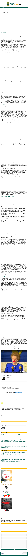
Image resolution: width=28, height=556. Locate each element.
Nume (3, 533)
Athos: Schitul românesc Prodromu (6, 387)
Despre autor (3, 375)
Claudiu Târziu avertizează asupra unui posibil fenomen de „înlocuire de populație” (12, 462)
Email (3, 536)
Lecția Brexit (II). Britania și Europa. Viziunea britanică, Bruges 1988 (11, 388)
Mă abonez (3, 428)
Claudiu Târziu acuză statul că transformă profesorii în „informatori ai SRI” (11, 461)
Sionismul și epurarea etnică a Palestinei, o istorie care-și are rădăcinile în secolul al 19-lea (13, 443)
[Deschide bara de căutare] (27, 7)
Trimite (14, 549)
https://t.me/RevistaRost (19, 392)
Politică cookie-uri (15, 554)
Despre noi (2, 525)
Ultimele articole (9, 375)
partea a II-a (3, 335)
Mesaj (3, 539)
